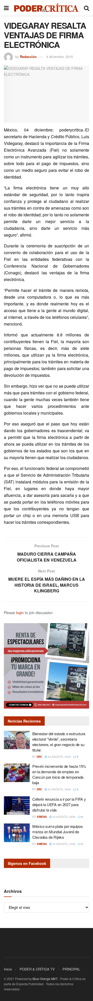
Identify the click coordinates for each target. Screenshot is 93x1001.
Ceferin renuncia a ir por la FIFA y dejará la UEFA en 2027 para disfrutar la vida (59, 804)
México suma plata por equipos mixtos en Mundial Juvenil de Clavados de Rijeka (57, 831)
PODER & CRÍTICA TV (37, 969)
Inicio (8, 969)
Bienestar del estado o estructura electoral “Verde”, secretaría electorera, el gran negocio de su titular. (58, 742)
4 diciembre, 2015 (59, 56)
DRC (39, 757)
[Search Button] (86, 8)
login (20, 612)
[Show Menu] (6, 8)
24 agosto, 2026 (59, 757)
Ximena (42, 817)
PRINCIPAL (71, 969)
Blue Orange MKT (45, 978)
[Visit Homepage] (46, 7)
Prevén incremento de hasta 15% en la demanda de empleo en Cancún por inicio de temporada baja (59, 774)
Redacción (28, 56)
